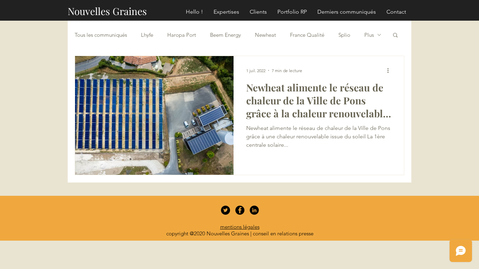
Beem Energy (225, 35)
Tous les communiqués (101, 35)
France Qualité (307, 35)
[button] (395, 35)
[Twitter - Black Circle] (225, 210)
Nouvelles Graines (107, 11)
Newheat (265, 35)
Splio (344, 35)
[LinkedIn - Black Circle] (254, 210)
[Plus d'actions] (390, 70)
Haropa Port (181, 35)
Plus (369, 35)
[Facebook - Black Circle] (239, 210)
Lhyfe (147, 35)
